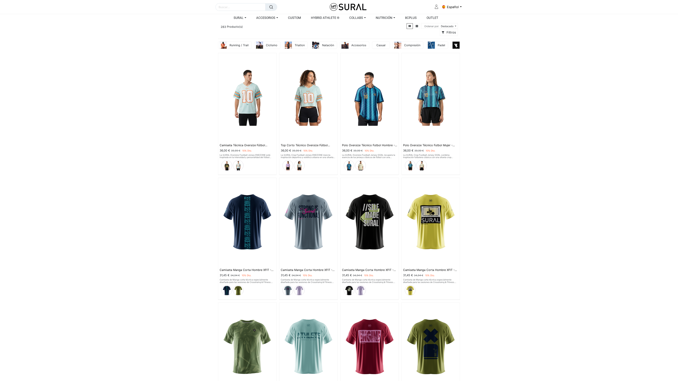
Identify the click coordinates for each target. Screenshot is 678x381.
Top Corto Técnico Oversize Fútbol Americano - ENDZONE (304, 145)
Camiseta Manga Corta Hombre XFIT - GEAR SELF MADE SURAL (368, 270)
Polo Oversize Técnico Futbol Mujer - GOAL (428, 145)
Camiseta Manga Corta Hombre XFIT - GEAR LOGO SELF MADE (245, 270)
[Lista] (417, 26)
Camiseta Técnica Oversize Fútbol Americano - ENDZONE (242, 145)
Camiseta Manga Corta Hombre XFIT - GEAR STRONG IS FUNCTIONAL (306, 270)
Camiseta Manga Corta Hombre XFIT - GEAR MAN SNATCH (429, 270)
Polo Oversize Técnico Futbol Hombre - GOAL (368, 145)
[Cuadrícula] (410, 26)
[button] (448, 26)
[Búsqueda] (271, 7)
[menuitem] (294, 18)
